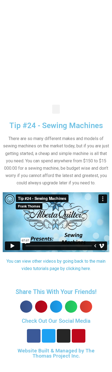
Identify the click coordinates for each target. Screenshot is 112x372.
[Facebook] (34, 336)
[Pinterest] (78, 336)
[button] (56, 109)
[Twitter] (48, 336)
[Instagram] (63, 336)
